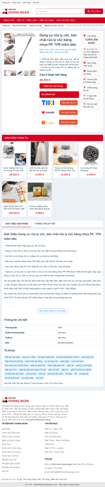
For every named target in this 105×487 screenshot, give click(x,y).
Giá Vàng (46, 479)
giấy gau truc (11, 369)
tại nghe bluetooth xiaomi (67, 357)
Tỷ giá (19, 479)
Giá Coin (63, 479)
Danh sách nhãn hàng (11, 448)
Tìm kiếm (95, 11)
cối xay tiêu (31, 374)
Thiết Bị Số (49, 444)
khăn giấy (64, 361)
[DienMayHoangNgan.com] (15, 11)
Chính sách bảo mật (11, 432)
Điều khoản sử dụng (11, 436)
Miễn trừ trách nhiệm (11, 440)
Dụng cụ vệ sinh (35, 26)
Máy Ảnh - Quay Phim (54, 452)
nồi (75, 374)
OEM (52, 49)
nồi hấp (68, 374)
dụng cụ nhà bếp (83, 365)
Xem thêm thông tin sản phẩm (52, 311)
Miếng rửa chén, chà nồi (54, 26)
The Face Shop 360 (32, 479)
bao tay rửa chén (55, 374)
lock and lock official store (16, 365)
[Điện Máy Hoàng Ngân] (15, 399)
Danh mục (16, 2)
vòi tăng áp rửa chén (14, 374)
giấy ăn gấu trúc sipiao (81, 369)
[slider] (7, 73)
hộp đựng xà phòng (14, 361)
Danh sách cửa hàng (11, 452)
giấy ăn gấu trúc (38, 365)
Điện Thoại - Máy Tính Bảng (57, 440)
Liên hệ (36, 2)
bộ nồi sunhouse (12, 378)
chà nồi (42, 374)
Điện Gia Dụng (47, 20)
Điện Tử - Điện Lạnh (27, 20)
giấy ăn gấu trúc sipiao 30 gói (32, 369)
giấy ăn (70, 365)
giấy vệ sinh (53, 369)
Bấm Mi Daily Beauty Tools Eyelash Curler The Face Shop (37, 383)
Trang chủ (6, 2)
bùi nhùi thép (27, 378)
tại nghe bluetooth (46, 357)
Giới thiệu (27, 2)
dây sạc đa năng (12, 357)
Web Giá (54, 479)
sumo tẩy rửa (87, 357)
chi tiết (45, 223)
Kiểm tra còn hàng (53, 86)
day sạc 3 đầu (28, 357)
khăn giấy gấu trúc (56, 365)
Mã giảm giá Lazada (11, 463)
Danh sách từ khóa (10, 456)
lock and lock (77, 361)
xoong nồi (83, 374)
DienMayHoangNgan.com (45, 484)
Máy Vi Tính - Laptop (54, 448)
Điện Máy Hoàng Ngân (69, 484)
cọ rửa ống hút (51, 361)
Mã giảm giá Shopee (11, 467)
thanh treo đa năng (33, 361)
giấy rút (65, 369)
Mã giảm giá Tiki (9, 459)
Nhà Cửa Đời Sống (65, 20)
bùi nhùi (39, 378)
